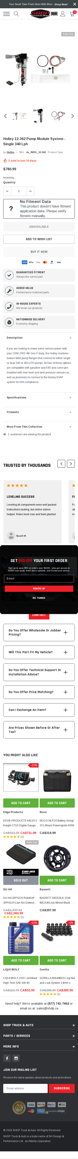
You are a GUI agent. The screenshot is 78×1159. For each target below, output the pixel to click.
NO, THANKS (39, 598)
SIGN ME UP (39, 588)
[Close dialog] (74, 549)
